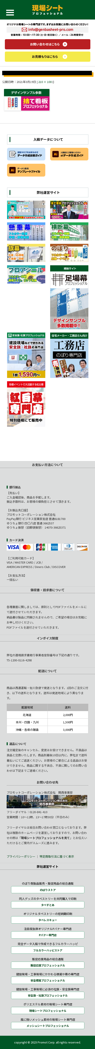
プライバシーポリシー (21, 856)
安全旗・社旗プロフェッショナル (48, 995)
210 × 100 (45, 82)
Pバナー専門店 (48, 935)
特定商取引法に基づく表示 (57, 856)
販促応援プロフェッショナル (47, 965)
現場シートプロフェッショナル (47, 1011)
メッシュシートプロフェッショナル (48, 1026)
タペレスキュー (47, 920)
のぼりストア (48, 890)
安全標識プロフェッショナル (47, 980)
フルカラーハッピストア (47, 950)
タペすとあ (47, 905)
